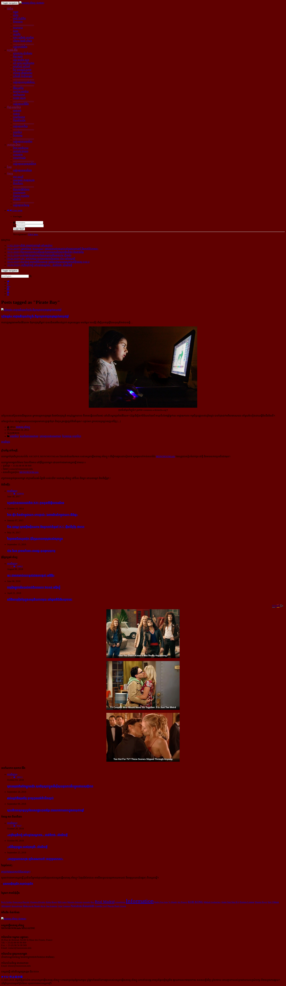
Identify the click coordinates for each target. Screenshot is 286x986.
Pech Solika (6, 902)
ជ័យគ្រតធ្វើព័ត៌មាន (21, 189)
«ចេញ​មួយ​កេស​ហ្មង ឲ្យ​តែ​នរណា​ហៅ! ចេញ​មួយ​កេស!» (35, 858)
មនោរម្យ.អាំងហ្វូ (23, 427)
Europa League (247, 902)
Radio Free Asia (161, 902)
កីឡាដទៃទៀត (19, 120)
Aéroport (6, 906)
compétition (120, 902)
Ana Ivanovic (51, 906)
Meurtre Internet (74, 902)
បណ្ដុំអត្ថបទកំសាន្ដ (21, 205)
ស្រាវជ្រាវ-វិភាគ (13, 144)
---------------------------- (23, 24)
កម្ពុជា (15, 12)
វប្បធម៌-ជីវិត (12, 50)
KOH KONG (195, 902)
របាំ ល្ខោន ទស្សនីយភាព (23, 63)
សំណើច (17, 199)
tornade (86, 902)
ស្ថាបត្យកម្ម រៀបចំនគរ (22, 53)
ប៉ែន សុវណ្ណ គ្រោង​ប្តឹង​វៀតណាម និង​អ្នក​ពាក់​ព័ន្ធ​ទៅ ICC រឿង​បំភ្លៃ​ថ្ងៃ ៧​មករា (45, 526)
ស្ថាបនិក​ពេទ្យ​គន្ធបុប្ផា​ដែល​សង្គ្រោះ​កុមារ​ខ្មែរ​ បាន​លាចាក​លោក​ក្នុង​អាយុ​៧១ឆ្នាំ (45, 810)
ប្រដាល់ (16, 114)
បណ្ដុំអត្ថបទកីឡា (20, 126)
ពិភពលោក (18, 22)
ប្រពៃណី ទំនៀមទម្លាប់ (22, 76)
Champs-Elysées (37, 902)
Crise (60, 906)
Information (140, 901)
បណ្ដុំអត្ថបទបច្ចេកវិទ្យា (22, 141)
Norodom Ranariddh (82, 905)
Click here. (33, 234)
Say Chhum (273, 902)
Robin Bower (51, 902)
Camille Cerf (101, 906)
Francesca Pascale (21, 902)
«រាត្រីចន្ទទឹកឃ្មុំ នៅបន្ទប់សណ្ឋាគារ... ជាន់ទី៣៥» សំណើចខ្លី (37, 834)
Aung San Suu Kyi (230, 902)
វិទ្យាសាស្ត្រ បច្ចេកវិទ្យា (71, 436)
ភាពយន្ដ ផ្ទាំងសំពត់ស (22, 73)
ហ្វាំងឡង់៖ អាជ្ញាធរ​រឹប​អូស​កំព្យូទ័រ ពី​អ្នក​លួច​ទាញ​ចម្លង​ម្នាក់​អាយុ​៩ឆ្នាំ (35, 316)
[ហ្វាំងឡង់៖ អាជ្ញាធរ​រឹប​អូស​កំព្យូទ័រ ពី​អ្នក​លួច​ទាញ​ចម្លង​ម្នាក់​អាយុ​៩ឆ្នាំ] (31, 310)
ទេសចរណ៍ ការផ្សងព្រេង (24, 180)
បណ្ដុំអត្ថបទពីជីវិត (21, 104)
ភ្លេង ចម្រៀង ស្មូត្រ (21, 60)
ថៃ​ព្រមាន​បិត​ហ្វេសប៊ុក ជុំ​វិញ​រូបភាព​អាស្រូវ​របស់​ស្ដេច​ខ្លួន (35, 538)
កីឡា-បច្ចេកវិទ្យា (14, 107)
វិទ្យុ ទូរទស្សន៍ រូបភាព (22, 69)
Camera (66, 906)
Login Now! (19, 229)
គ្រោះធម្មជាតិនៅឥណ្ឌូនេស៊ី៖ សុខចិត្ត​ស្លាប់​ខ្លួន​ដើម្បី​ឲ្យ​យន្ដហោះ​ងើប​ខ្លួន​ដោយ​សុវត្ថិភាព (50, 786)
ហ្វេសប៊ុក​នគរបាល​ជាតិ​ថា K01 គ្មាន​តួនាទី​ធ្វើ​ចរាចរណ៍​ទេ (35, 502)
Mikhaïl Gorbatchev (212, 902)
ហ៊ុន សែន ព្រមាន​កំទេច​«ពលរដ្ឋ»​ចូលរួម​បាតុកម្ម (31, 550)
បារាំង (15, 15)
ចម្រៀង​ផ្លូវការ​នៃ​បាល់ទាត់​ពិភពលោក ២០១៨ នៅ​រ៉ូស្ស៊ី (33, 587)
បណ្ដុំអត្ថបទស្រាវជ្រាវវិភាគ (24, 164)
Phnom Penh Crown (116, 906)
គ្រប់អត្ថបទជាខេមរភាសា (50, 436)
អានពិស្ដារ (5, 442)
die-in (43, 906)
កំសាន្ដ (10, 173)
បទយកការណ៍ (19, 158)
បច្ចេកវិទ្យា (17, 132)
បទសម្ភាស (18, 154)
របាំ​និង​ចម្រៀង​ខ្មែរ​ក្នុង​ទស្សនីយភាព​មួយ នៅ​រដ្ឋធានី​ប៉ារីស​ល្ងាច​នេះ (39, 599)
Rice (92, 902)
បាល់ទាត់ (17, 110)
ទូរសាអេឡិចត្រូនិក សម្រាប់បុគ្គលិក (18, 883)
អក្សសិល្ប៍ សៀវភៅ (21, 66)
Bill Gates (62, 902)
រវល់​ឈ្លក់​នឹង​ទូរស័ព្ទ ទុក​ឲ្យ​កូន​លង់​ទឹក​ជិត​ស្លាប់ (30, 798)
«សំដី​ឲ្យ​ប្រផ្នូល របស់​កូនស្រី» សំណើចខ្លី (27, 846)
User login (17, 210)
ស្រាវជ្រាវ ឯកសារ (20, 151)
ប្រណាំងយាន (19, 117)
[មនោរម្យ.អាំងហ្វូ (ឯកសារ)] (31, 3)
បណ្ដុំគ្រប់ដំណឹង (20, 47)
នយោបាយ (18, 27)
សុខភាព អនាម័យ (21, 91)
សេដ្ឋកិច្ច (17, 34)
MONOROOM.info (165, 456)
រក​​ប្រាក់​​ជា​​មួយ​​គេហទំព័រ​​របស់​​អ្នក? (16, 871)
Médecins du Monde (31, 906)
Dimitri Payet (261, 902)
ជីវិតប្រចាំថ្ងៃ (18, 88)
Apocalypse (16, 906)
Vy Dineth (172, 902)
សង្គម (15, 31)
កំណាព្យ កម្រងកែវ (21, 196)
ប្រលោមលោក (19, 192)
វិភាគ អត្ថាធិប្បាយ (20, 148)
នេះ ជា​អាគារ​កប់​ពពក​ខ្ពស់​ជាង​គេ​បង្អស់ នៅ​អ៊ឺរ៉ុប (30, 575)
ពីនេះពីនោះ (18, 183)
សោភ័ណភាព (19, 94)
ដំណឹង (10, 8)
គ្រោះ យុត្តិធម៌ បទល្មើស (23, 37)
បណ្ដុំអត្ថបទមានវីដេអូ (22, 170)
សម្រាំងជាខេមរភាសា (29, 436)
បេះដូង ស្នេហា (19, 98)
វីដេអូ (9, 167)
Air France (182, 902)
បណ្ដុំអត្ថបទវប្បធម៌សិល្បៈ (24, 82)
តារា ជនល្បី (18, 177)
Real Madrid (105, 902)
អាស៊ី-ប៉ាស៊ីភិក (19, 18)
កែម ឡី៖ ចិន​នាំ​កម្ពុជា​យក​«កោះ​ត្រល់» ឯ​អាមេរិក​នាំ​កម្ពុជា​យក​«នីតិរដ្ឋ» (42, 514)
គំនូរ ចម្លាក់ (18, 56)
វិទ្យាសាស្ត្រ (17, 135)
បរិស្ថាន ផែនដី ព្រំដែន (22, 41)
